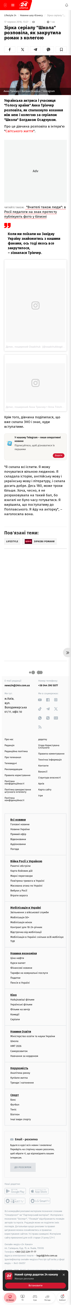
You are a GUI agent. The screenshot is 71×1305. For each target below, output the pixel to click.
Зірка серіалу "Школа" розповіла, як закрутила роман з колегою (56, 15)
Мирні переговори (21, 875)
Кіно (13, 995)
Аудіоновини (18, 844)
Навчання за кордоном (24, 1056)
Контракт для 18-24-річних (26, 927)
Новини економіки (23, 953)
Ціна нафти (17, 958)
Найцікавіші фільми (22, 999)
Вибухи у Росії (18, 890)
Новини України (20, 829)
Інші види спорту (20, 1119)
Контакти (43, 766)
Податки (15, 977)
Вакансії (42, 772)
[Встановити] (35, 1280)
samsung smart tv (40, 1201)
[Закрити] (63, 1274)
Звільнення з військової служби (29, 912)
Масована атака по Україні (26, 885)
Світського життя (19, 131)
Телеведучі (11, 763)
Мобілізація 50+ (19, 917)
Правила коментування (51, 754)
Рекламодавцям (13, 769)
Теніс (13, 1109)
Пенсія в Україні (20, 982)
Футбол (14, 1104)
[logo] (23, 5)
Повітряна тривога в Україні (27, 880)
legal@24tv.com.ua (47, 1255)
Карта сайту (44, 790)
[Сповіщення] (66, 5)
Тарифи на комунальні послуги (29, 972)
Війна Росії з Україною (26, 861)
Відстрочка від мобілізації (26, 932)
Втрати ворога (19, 895)
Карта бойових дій (21, 870)
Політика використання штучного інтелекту (18, 791)
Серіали (15, 1019)
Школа (14, 1041)
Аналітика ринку (20, 1072)
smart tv (15, 1201)
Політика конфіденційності (14, 782)
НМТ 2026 (15, 1046)
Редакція (9, 745)
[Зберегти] (61, 49)
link (40, 700)
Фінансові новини (21, 967)
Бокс (13, 1099)
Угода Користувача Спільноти (48, 746)
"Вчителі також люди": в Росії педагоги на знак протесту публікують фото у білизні (35, 212)
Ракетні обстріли (20, 865)
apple (40, 1191)
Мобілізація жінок (21, 922)
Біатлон (15, 1114)
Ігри (40, 796)
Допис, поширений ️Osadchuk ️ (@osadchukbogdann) (37, 346)
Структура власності (49, 778)
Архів (41, 784)
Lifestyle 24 (10, 15)
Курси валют (17, 963)
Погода (14, 849)
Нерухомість (19, 1068)
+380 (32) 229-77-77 (25, 1251)
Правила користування (17, 775)
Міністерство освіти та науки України (32, 1036)
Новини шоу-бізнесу (32, 15)
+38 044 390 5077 (48, 685)
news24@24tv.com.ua (17, 685)
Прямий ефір (18, 834)
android (15, 1191)
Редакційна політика (16, 751)
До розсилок (23, 1167)
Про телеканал (13, 757)
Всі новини (18, 819)
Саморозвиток (19, 1050)
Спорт (14, 1095)
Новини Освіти (20, 1031)
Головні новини (19, 824)
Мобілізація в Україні (25, 907)
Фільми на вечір (20, 1009)
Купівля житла (19, 1077)
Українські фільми (21, 1004)
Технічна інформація (50, 760)
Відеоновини (18, 839)
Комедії (14, 1014)
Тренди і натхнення (22, 1082)
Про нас (9, 739)
